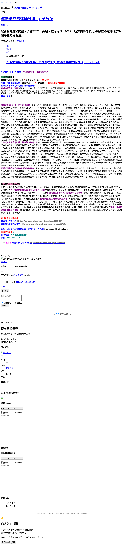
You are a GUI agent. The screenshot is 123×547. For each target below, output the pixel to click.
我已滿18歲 (6, 542)
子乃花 (4, 262)
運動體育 (21, 41)
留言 (22, 275)
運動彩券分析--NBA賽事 (26, 282)
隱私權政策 (75, 513)
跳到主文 (5, 25)
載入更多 (5, 291)
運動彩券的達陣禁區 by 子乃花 (27, 18)
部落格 (9, 49)
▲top (3, 286)
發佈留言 (5, 306)
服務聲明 (84, 513)
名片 (8, 52)
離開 (13, 542)
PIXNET (43, 513)
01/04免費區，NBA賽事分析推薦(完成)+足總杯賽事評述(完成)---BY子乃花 (53, 62)
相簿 (8, 46)
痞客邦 (16, 275)
